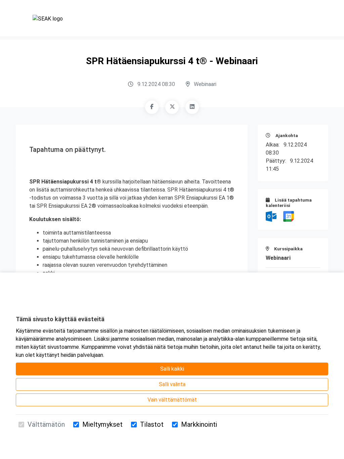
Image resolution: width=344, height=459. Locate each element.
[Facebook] (152, 107)
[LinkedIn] (192, 107)
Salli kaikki (172, 369)
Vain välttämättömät (172, 400)
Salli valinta (172, 384)
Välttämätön (46, 424)
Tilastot (152, 424)
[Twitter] (172, 107)
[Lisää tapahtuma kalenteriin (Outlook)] (272, 216)
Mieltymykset (102, 424)
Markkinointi (199, 424)
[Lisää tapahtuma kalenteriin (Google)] (288, 216)
